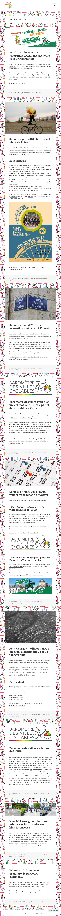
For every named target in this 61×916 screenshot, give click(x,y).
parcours (25, 891)
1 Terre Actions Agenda (41, 278)
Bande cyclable (41, 854)
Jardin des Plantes (21, 338)
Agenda (39, 92)
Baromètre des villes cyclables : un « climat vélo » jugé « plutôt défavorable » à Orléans (30, 405)
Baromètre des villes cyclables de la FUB (29, 749)
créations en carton (32, 182)
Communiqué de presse (29, 92)
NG (20, 92)
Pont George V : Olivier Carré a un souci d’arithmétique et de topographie (29, 652)
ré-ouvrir (30, 196)
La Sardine (13, 196)
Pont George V (46, 714)
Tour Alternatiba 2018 (16, 566)
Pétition (41, 714)
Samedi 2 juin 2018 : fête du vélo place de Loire (30, 140)
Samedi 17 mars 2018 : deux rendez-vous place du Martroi (28, 493)
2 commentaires (20, 856)
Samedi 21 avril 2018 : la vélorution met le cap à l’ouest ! (30, 326)
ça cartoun (14, 184)
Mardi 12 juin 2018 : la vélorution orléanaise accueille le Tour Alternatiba (29, 55)
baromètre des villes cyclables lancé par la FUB (23, 516)
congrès (41, 518)
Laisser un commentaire (17, 94)
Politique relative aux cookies (42, 913)
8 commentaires (15, 716)
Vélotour (30, 882)
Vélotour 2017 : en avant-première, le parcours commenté (25, 873)
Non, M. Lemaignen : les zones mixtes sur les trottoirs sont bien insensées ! (29, 824)
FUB (36, 418)
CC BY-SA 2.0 (43, 267)
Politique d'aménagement (29, 854)
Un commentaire (15, 369)
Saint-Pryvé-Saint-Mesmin (23, 336)
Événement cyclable (28, 278)
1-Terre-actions (35, 150)
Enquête (11, 795)
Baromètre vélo (42, 452)
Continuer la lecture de (17, 83)
